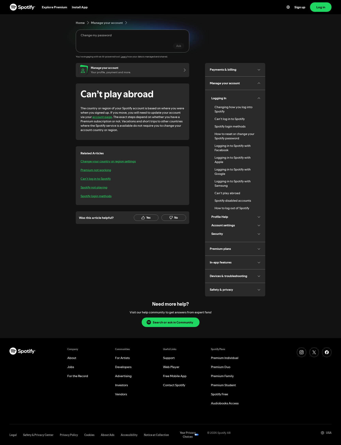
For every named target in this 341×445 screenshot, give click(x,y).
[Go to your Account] (183, 70)
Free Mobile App (174, 376)
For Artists (122, 358)
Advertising (123, 376)
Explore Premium (54, 7)
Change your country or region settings (108, 161)
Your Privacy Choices (188, 435)
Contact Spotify (174, 385)
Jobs (70, 367)
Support (169, 358)
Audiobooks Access (225, 403)
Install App (80, 7)
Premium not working (96, 170)
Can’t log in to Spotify (96, 178)
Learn (124, 56)
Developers (123, 367)
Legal (13, 435)
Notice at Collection (156, 435)
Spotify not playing (94, 187)
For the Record (77, 376)
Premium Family (222, 376)
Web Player (171, 367)
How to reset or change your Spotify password (234, 136)
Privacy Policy (69, 435)
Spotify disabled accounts (233, 200)
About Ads (107, 435)
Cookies (89, 435)
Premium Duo (220, 367)
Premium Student (223, 385)
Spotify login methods (96, 196)
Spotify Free (219, 394)
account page (102, 117)
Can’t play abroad (227, 193)
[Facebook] (327, 352)
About (71, 358)
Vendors (121, 394)
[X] (314, 352)
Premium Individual (224, 358)
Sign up (299, 7)
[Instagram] (301, 352)
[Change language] (288, 7)
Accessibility (129, 435)
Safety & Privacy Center (38, 435)
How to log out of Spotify (232, 208)
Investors (121, 385)
